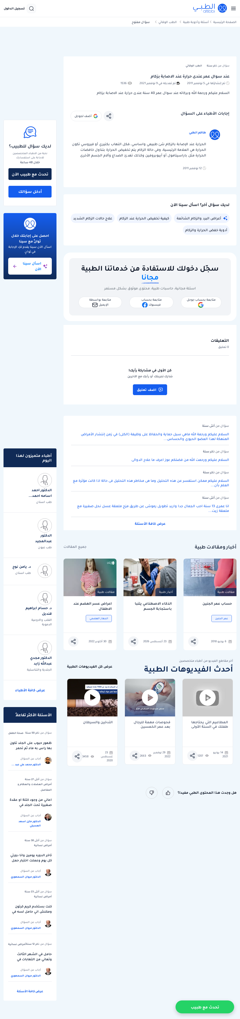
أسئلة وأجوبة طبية (196, 22)
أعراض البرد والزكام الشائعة (199, 218)
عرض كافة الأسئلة (150, 523)
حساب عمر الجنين (217, 603)
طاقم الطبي (197, 132)
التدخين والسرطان (98, 722)
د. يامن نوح (21, 566)
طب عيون (45, 547)
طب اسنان (44, 502)
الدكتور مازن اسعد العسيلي (30, 823)
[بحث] (31, 8)
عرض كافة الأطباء (30, 690)
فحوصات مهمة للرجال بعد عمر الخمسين (152, 724)
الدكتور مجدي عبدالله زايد (41, 660)
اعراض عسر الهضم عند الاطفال (92, 606)
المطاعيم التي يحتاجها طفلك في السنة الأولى (209, 724)
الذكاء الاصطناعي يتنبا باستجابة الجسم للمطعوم (153, 606)
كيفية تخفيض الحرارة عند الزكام (144, 218)
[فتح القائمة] (232, 8)
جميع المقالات (75, 547)
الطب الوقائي (167, 22)
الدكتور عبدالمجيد (43, 538)
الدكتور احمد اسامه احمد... (40, 492)
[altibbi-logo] (210, 8)
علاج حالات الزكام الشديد (92, 218)
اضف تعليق (146, 390)
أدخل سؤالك (30, 191)
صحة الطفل (15, 733)
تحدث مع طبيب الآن (30, 174)
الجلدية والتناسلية (39, 669)
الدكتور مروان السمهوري (26, 877)
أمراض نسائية (43, 845)
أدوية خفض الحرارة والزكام (206, 230)
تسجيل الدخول (14, 8)
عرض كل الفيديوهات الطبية (89, 666)
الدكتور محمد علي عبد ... (26, 764)
